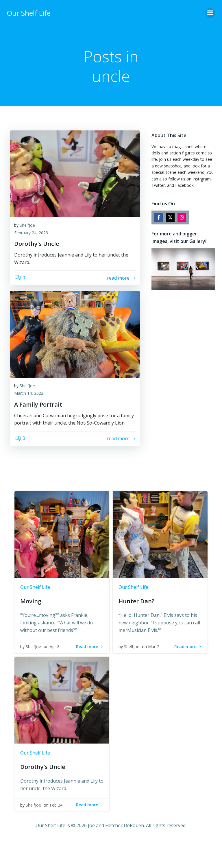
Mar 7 (153, 646)
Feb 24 (56, 805)
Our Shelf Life (35, 587)
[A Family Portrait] (75, 334)
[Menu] (210, 13)
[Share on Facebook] (158, 217)
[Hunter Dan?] (160, 534)
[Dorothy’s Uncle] (75, 173)
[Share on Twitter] (170, 217)
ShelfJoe (27, 225)
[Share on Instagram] (181, 217)
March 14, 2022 (28, 393)
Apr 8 (55, 646)
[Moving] (61, 534)
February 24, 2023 (31, 232)
